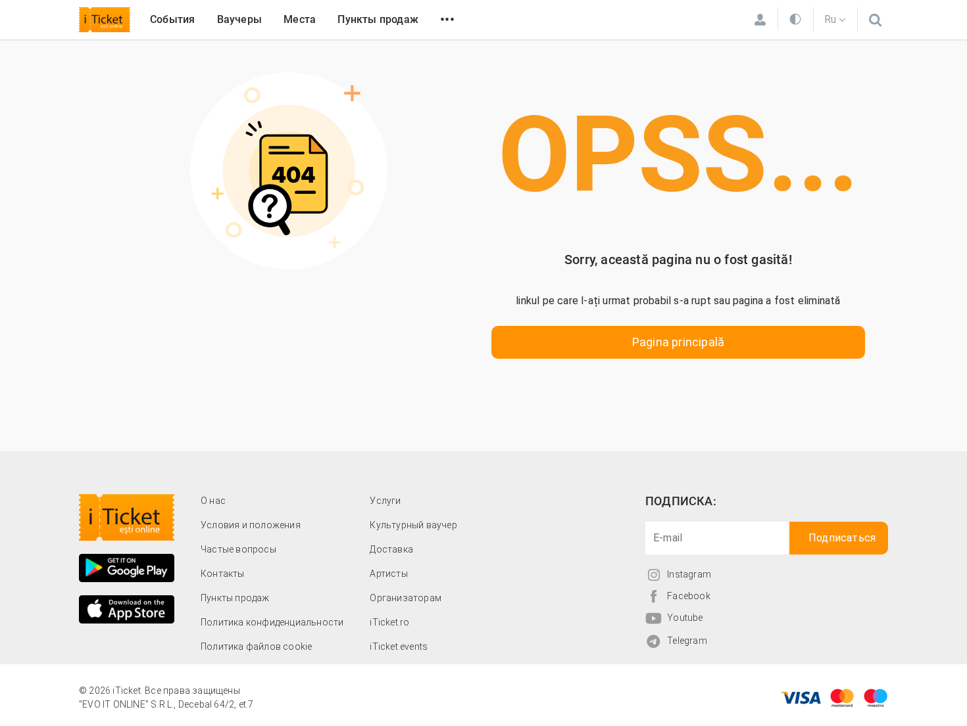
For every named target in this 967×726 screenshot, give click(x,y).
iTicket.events (399, 646)
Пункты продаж (377, 19)
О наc (213, 500)
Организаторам (405, 598)
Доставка (391, 549)
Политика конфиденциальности (272, 622)
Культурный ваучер (413, 525)
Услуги (385, 500)
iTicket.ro (389, 622)
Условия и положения (251, 525)
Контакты (223, 573)
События (172, 19)
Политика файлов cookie (256, 646)
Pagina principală (678, 342)
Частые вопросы (238, 549)
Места (300, 19)
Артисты (388, 573)
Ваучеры (239, 19)
